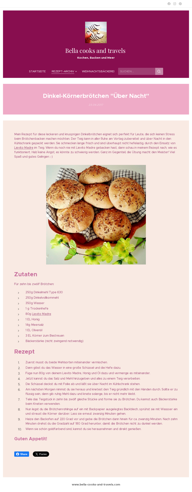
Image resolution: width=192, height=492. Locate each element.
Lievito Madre (23, 147)
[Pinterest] (180, 4)
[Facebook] (169, 4)
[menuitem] (39, 71)
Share (23, 454)
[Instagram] (174, 4)
